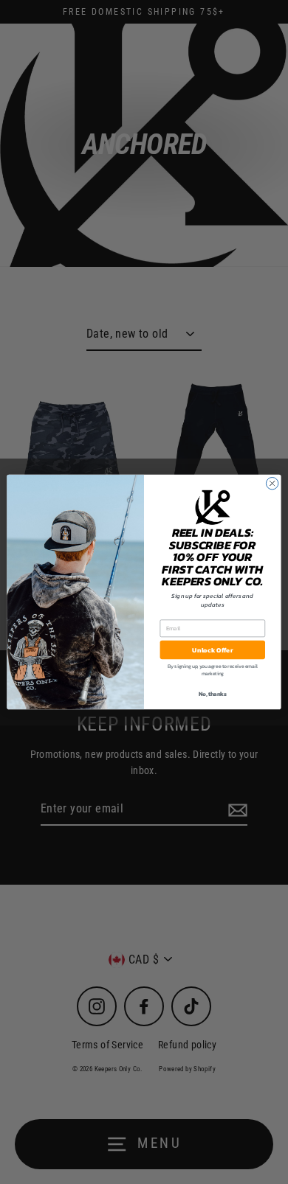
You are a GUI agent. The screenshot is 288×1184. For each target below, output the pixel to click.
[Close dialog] (272, 483)
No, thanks (212, 694)
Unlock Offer (212, 649)
